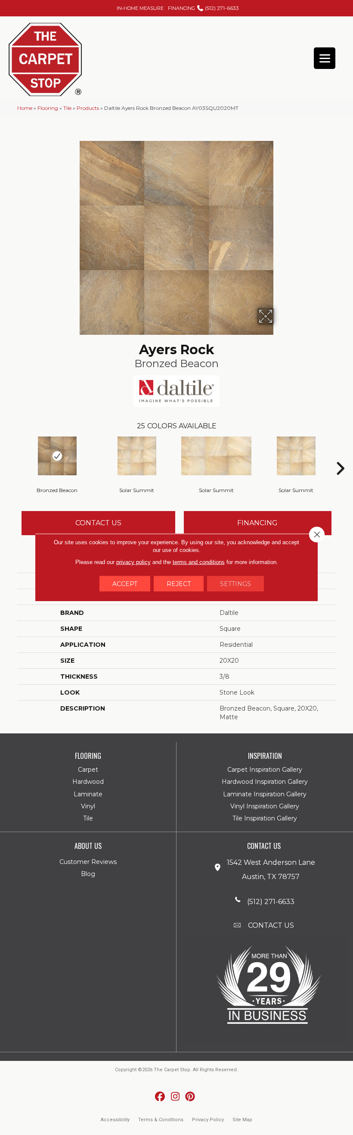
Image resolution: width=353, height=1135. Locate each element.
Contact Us (98, 523)
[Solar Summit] (136, 455)
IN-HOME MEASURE (140, 8)
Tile (67, 108)
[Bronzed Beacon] (57, 455)
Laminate (88, 794)
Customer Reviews (88, 862)
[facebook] (160, 1096)
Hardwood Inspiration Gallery (265, 782)
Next (340, 455)
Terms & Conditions (160, 1119)
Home (24, 108)
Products (88, 108)
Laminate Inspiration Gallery (265, 794)
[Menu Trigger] (324, 58)
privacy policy (133, 562)
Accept (124, 584)
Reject (179, 584)
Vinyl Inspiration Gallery (264, 806)
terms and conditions (199, 562)
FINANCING (181, 8)
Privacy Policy (208, 1119)
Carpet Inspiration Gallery (264, 769)
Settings (235, 584)
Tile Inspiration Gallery (264, 818)
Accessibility (115, 1119)
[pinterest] (190, 1096)
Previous (12, 455)
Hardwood (88, 782)
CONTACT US (271, 925)
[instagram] (175, 1096)
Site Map (242, 1119)
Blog (88, 874)
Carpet (88, 769)
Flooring (47, 108)
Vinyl (88, 806)
